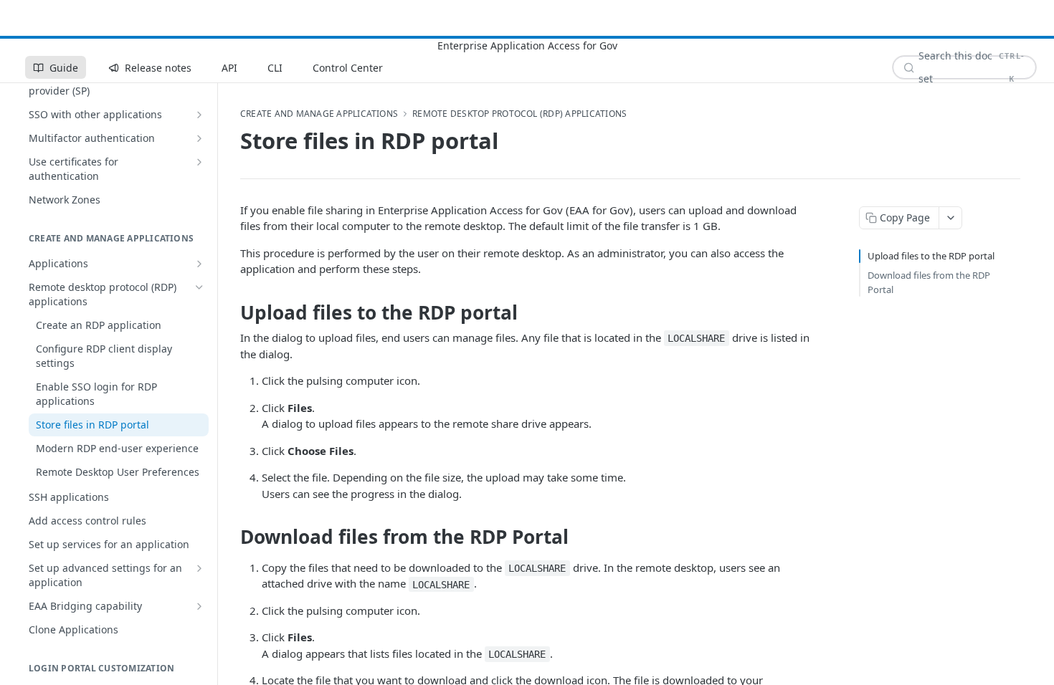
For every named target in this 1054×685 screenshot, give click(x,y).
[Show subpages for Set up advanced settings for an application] (199, 568)
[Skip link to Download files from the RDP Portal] (230, 536)
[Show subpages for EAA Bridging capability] (199, 606)
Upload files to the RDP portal (931, 255)
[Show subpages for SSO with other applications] (199, 114)
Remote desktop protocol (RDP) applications (519, 114)
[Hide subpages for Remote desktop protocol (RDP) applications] (199, 287)
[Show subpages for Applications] (199, 263)
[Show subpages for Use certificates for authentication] (199, 162)
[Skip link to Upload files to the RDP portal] (230, 312)
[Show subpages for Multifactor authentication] (199, 138)
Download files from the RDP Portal (929, 282)
